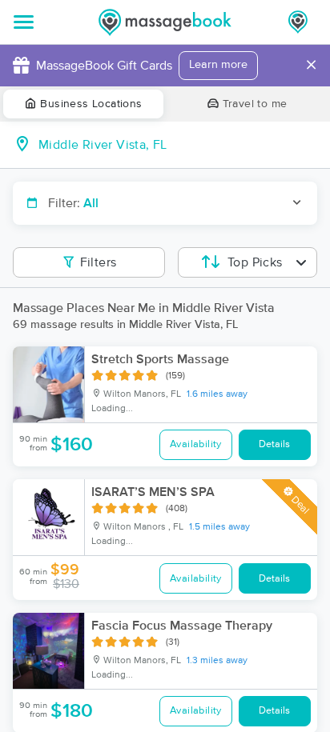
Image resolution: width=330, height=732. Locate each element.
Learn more (218, 64)
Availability (196, 444)
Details (274, 444)
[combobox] (177, 144)
